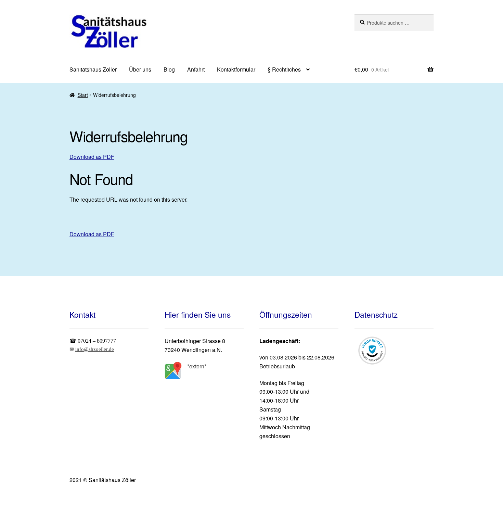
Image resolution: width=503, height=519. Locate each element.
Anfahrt (196, 69)
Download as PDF (91, 157)
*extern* (196, 366)
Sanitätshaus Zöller (93, 69)
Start (83, 94)
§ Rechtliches (284, 69)
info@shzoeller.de (94, 349)
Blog (169, 69)
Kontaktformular (236, 69)
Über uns (140, 69)
